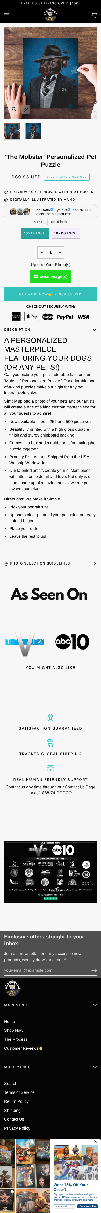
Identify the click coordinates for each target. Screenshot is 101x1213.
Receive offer (87, 1206)
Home (9, 1021)
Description (17, 329)
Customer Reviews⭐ (24, 1048)
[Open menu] (12, 15)
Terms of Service (19, 1092)
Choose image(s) (50, 276)
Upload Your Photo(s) (50, 264)
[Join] (90, 970)
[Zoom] (13, 109)
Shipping (12, 1110)
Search (10, 1083)
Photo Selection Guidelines (40, 563)
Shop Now (13, 1030)
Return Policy (16, 1101)
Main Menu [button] (15, 1005)
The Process (15, 1039)
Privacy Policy (17, 1128)
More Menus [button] (17, 1067)
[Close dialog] (95, 1141)
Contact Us (75, 787)
